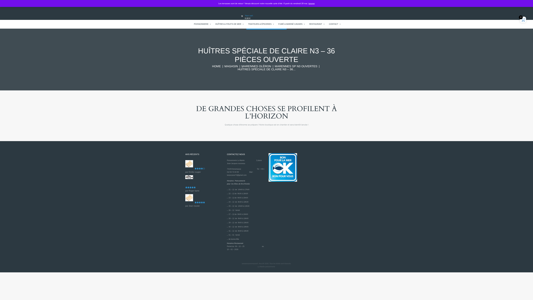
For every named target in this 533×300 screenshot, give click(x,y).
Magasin (231, 66)
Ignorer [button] (311, 3)
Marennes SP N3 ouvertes (296, 66)
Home (216, 66)
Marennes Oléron (256, 66)
